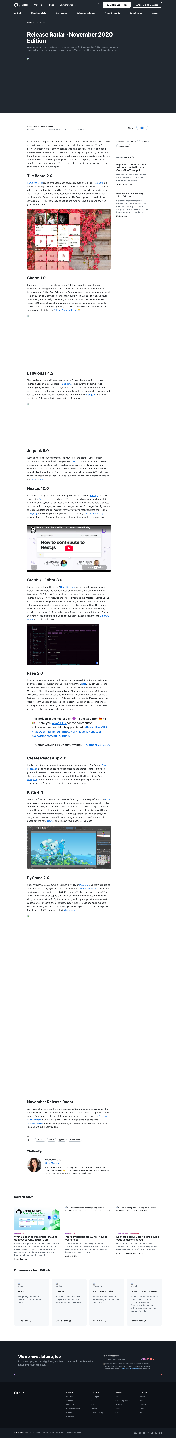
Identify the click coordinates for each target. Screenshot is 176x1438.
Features (69, 1396)
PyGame (83, 885)
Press (142, 1409)
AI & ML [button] (17, 13)
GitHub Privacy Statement (130, 1368)
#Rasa (88, 727)
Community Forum (122, 1401)
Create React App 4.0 (46, 758)
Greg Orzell (138, 1253)
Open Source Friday (94, 513)
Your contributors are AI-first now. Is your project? (86, 1238)
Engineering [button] (61, 13)
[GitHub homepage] (16, 5)
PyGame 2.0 (38, 877)
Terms (31, 1432)
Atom (93, 1404)
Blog (24, 4)
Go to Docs (23, 1321)
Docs (117, 1396)
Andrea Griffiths (72, 1256)
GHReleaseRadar (35, 1123)
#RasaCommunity (44, 731)
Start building (62, 1321)
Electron (94, 1409)
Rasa (83, 684)
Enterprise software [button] (86, 13)
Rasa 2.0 (35, 673)
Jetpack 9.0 (38, 450)
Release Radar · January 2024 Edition (129, 195)
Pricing (69, 1413)
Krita (107, 799)
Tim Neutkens (45, 499)
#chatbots (63, 731)
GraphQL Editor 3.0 (44, 580)
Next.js (51, 1140)
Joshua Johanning (124, 184)
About (142, 1396)
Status (117, 1409)
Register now (137, 1321)
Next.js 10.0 (38, 488)
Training (118, 1404)
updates (50, 821)
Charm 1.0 (36, 278)
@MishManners (47, 126)
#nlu (79, 731)
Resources (70, 1417)
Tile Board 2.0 (39, 175)
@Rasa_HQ (59, 723)
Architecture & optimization (127, 1234)
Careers (143, 1404)
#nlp (85, 731)
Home (29, 22)
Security (69, 1401)
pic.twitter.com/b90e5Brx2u (51, 736)
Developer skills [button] (38, 13)
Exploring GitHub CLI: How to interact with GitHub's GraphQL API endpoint (131, 167)
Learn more (98, 1321)
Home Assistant (35, 183)
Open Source (40, 22)
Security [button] (155, 13)
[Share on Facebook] (142, 128)
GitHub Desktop (97, 1413)
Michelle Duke (33, 126)
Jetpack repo (37, 479)
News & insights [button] (112, 13)
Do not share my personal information (68, 1432)
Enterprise (70, 1404)
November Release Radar (50, 1102)
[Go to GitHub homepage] (19, 1394)
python (62, 1140)
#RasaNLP (101, 727)
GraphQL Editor (68, 587)
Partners (94, 1401)
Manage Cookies (48, 1432)
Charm (43, 285)
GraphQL (40, 1140)
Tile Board (98, 183)
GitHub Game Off (88, 888)
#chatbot (95, 731)
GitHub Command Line (65, 310)
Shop (142, 1413)
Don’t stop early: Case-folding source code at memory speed (137, 1238)
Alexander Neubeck (124, 1253)
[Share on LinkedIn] (147, 128)
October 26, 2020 (98, 745)
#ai (73, 731)
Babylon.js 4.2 (40, 373)
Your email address (111, 1356)
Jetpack (76, 461)
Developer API (96, 1396)
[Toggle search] (98, 4)
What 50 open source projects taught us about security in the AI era (35, 1238)
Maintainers (19, 1234)
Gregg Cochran (20, 1259)
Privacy (38, 1432)
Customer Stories (73, 1409)
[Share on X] (136, 128)
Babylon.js (67, 384)
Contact (118, 1413)
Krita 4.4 (35, 792)
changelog (91, 394)
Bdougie (94, 495)
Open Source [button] (136, 13)
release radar (75, 1140)
